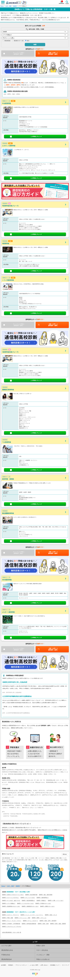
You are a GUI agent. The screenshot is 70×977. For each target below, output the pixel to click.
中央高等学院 (6, 103)
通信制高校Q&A (6, 959)
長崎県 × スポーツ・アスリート (10, 915)
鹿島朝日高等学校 (8, 389)
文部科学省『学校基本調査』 (11, 816)
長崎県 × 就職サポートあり (47, 906)
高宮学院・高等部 (8, 479)
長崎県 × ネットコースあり (28, 897)
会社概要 (3, 965)
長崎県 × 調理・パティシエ (39, 917)
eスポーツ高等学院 (8, 612)
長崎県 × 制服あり (41, 900)
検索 (35, 44)
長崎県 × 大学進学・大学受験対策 (11, 923)
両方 (28, 40)
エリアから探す (6, 945)
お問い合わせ (44, 965)
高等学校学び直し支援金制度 (13, 692)
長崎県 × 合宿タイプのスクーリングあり (13, 894)
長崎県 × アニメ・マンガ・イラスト (11, 920)
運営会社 (65, 854)
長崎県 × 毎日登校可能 (31, 894)
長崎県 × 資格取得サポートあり (30, 906)
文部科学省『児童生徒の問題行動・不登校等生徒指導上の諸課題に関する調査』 (24, 814)
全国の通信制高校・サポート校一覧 (11, 932)
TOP (35, 942)
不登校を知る (5, 955)
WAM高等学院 (7, 580)
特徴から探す (40, 945)
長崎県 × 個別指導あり (43, 897)
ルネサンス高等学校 (8, 145)
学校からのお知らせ (42, 959)
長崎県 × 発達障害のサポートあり (11, 906)
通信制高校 (7, 40)
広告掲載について (55, 965)
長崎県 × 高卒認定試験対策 (29, 923)
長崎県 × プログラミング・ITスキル (11, 926)
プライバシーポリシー (21, 965)
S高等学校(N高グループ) (10, 352)
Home (2, 6)
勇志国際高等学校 (8, 513)
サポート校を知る (42, 950)
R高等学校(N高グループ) (10, 206)
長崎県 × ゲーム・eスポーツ (30, 920)
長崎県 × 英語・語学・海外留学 (48, 920)
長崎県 (15, 6)
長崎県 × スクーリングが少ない (10, 897)
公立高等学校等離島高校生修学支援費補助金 (18, 713)
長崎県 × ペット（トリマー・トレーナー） (32, 915)
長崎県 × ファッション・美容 (22, 917)
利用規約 (10, 965)
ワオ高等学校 (6, 442)
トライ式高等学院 (8, 280)
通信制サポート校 (18, 40)
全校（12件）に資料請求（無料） (53, 53)
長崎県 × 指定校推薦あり (28, 900)
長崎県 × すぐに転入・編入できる (11, 900)
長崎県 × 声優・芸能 (7, 917)
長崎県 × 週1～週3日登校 (45, 894)
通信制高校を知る (7, 950)
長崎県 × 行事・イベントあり (55, 900)
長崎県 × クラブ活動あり (8, 903)
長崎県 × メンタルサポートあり (25, 903)
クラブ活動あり (23, 6)
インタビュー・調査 (42, 955)
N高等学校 (5, 243)
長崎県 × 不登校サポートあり (43, 903)
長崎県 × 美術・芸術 (43, 923)
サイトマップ (65, 965)
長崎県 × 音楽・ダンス (51, 915)
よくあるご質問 (34, 965)
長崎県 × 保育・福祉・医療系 (58, 923)
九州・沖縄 (8, 6)
